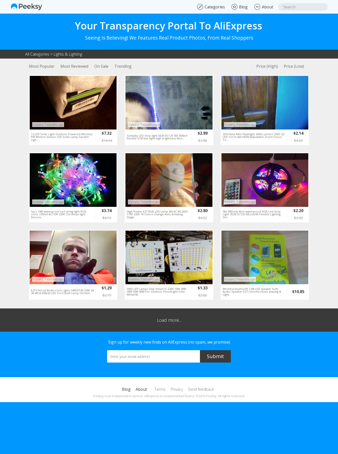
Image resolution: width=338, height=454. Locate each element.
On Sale (101, 66)
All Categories (37, 54)
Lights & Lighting (67, 54)
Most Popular (41, 66)
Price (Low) (294, 66)
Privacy (176, 389)
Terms (160, 389)
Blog (126, 389)
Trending (123, 66)
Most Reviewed (74, 66)
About (141, 389)
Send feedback (201, 389)
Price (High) (267, 66)
